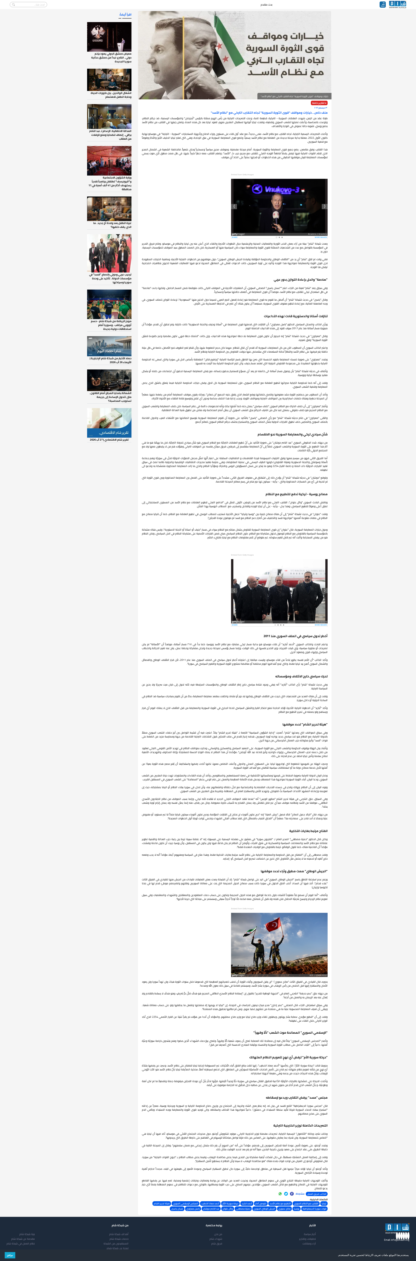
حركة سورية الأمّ (230, 1203)
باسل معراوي (193, 1209)
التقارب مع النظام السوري (306, 1203)
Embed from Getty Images (242, 175)
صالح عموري (284, 1209)
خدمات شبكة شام (119, 1239)
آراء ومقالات (309, 1243)
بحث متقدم (266, 4)
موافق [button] (10, 1255)
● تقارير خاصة (319, 103)
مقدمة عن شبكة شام (23, 1239)
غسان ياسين (177, 1209)
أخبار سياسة (310, 1234)
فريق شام (216, 1243)
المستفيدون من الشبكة (116, 1243)
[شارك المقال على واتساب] (280, 1193)
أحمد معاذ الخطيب (210, 1203)
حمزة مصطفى (243, 1209)
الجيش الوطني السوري (264, 1209)
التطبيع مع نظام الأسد (280, 1203)
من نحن (218, 1234)
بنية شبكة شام (27, 1234)
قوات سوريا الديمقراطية (314, 1209)
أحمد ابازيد (247, 1203)
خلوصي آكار (260, 1203)
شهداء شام (215, 1239)
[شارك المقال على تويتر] (286, 1193)
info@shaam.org (400, 1239)
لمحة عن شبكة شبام (118, 1248)
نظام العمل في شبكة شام (20, 1243)
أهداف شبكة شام (119, 1234)
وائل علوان (228, 1209)
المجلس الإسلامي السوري (185, 1203)
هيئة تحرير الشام (162, 1203)
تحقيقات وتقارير (307, 1239)
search (13, 4)
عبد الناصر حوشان (211, 1209)
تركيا (324, 1203)
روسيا (296, 1209)
